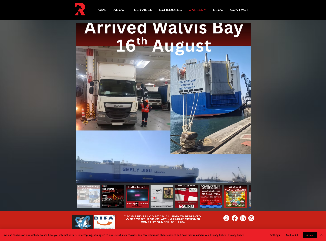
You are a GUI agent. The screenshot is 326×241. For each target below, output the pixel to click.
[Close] (321, 235)
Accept (310, 235)
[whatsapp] (226, 218)
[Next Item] (245, 103)
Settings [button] (275, 234)
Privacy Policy (236, 234)
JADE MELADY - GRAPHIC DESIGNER (173, 219)
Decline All (292, 235)
